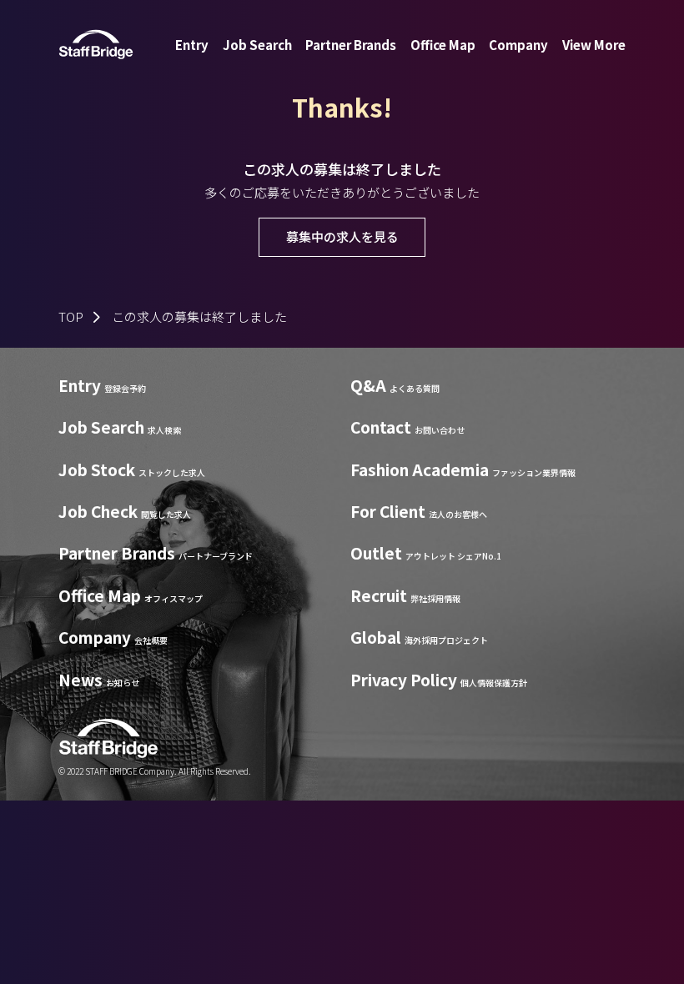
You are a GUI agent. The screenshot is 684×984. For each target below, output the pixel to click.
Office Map (442, 44)
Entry (192, 44)
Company (518, 44)
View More (594, 44)
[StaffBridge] (95, 44)
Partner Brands (350, 44)
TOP (70, 316)
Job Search (257, 44)
